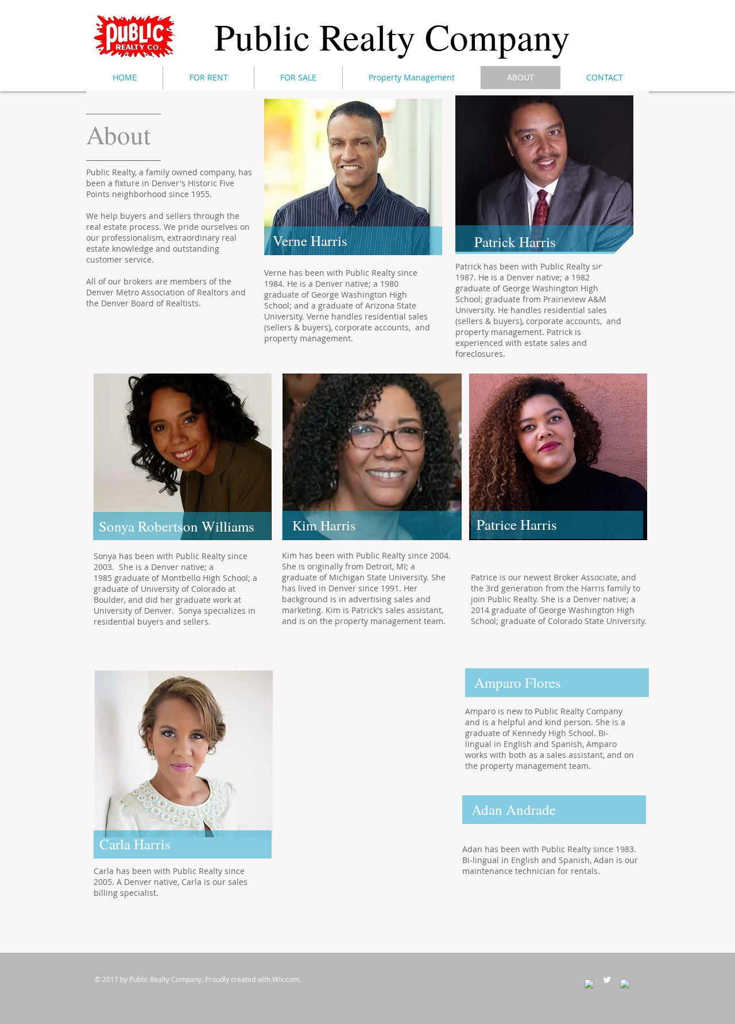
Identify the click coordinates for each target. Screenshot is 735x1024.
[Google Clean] (624, 983)
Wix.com (285, 979)
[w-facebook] (589, 983)
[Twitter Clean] (607, 979)
